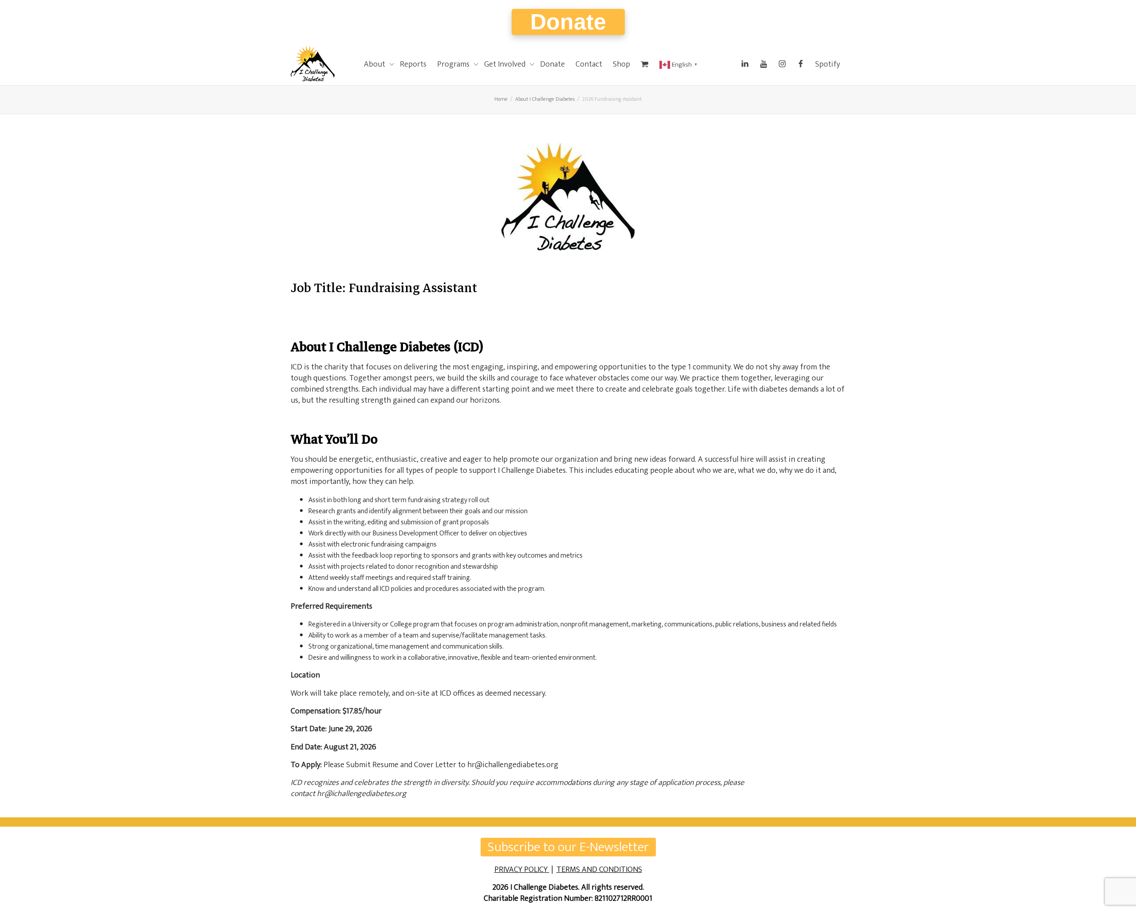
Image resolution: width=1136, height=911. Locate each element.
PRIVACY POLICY (521, 869)
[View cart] (645, 64)
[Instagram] (782, 64)
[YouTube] (763, 64)
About (375, 64)
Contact (589, 64)
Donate (568, 21)
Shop (621, 64)
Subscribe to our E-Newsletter (568, 847)
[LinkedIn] (745, 64)
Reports (413, 64)
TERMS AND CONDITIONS (599, 869)
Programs (454, 64)
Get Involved (505, 64)
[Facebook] (801, 64)
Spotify (827, 64)
